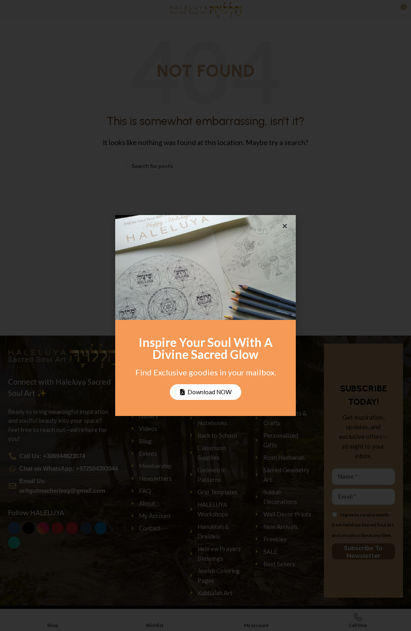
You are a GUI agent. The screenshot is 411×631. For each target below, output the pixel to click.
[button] (285, 226)
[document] (205, 315)
